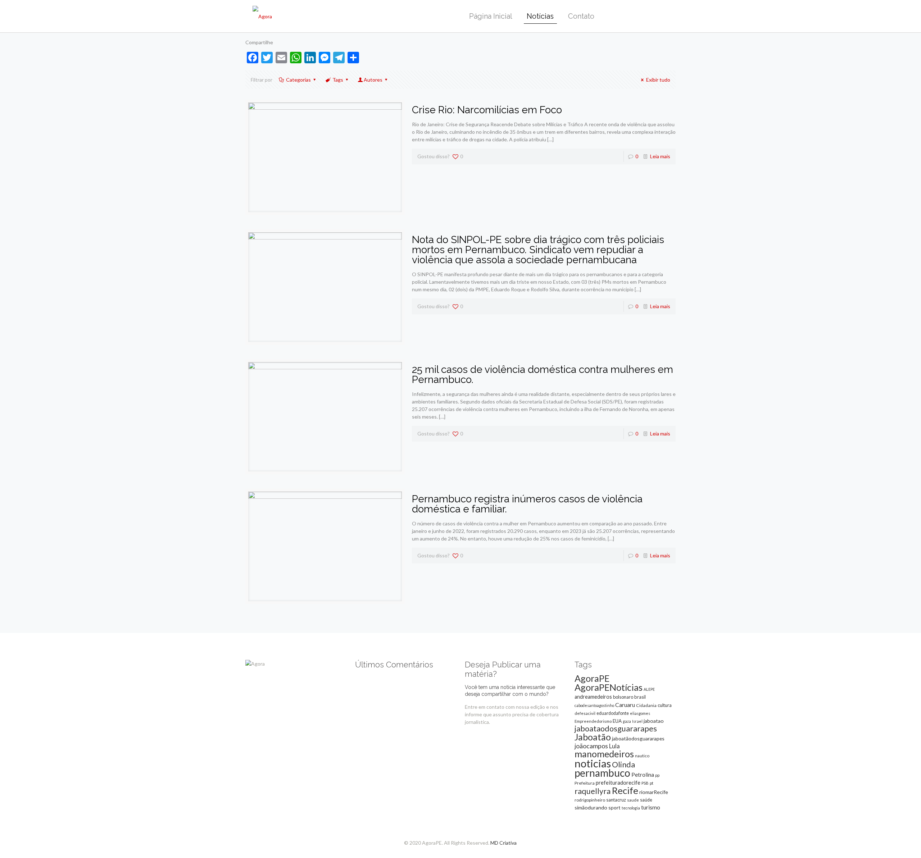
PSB (645, 783)
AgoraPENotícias (609, 687)
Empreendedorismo (593, 721)
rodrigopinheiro (590, 800)
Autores (373, 80)
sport (614, 807)
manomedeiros (604, 753)
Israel (637, 721)
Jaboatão (593, 736)
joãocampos (591, 746)
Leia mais (660, 156)
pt (651, 783)
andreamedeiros (593, 697)
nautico (642, 755)
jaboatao (654, 721)
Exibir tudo (658, 80)
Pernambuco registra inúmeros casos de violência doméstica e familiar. (527, 504)
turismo (650, 807)
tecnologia (631, 807)
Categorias (298, 80)
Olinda (623, 764)
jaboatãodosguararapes (638, 738)
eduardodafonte (612, 713)
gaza (627, 721)
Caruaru (625, 704)
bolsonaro (623, 697)
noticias (593, 763)
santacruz (616, 800)
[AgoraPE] (262, 16)
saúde (646, 800)
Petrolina (642, 774)
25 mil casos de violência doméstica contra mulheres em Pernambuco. (542, 374)
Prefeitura (585, 783)
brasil (640, 697)
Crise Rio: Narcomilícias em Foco (487, 110)
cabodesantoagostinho (594, 705)
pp (657, 775)
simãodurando (591, 807)
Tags (337, 80)
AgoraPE (592, 678)
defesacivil (585, 713)
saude (633, 800)
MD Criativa (503, 843)
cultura (665, 705)
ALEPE (649, 689)
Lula (614, 746)
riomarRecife (653, 792)
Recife (625, 790)
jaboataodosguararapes (616, 728)
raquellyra (593, 791)
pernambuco (602, 773)
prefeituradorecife (618, 782)
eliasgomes (640, 713)
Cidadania (646, 705)
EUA (617, 721)
